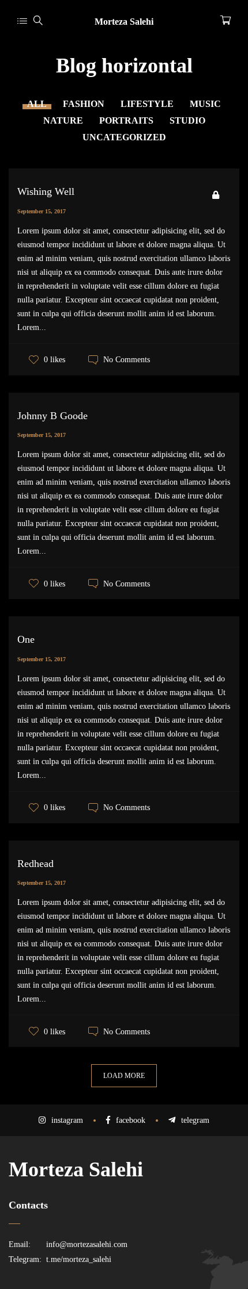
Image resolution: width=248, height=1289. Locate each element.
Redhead (35, 863)
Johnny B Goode (52, 415)
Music (205, 104)
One (26, 639)
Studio (187, 120)
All (37, 104)
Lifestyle (147, 104)
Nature (63, 120)
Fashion (83, 104)
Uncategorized (124, 137)
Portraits (126, 120)
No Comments (126, 359)
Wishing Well (45, 191)
